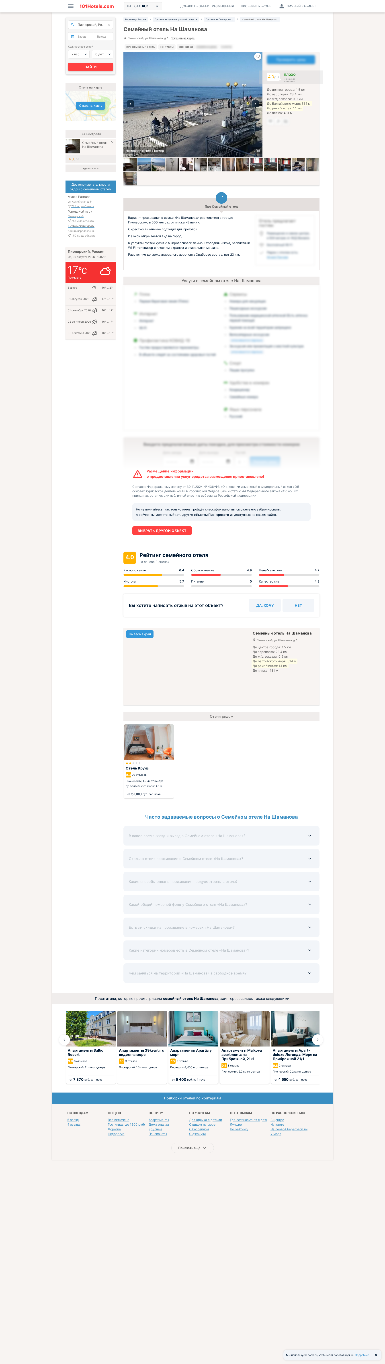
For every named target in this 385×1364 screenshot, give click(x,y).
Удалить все (90, 168)
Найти (91, 67)
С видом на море (202, 1124)
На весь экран (140, 634)
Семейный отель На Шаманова (95, 145)
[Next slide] (317, 1039)
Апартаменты (159, 1120)
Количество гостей (80, 46)
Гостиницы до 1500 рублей (128, 1124)
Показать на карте (183, 38)
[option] (192, 104)
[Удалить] (112, 143)
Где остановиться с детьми (251, 1120)
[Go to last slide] (64, 1039)
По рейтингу (239, 1129)
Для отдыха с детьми (205, 1120)
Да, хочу (265, 605)
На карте (277, 1124)
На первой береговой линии (291, 1129)
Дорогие (114, 1129)
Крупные (155, 1129)
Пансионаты (158, 1134)
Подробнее (362, 1355)
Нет (298, 605)
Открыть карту (90, 105)
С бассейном (199, 1129)
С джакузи (197, 1134)
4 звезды (74, 1124)
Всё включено (118, 1120)
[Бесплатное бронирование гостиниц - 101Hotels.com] (97, 6)
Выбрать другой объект (162, 530)
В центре (277, 1120)
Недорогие (116, 1134)
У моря (275, 1134)
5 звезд (73, 1120)
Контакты (167, 47)
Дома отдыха (159, 1124)
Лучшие (236, 1124)
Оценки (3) (185, 47)
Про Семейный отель (140, 47)
